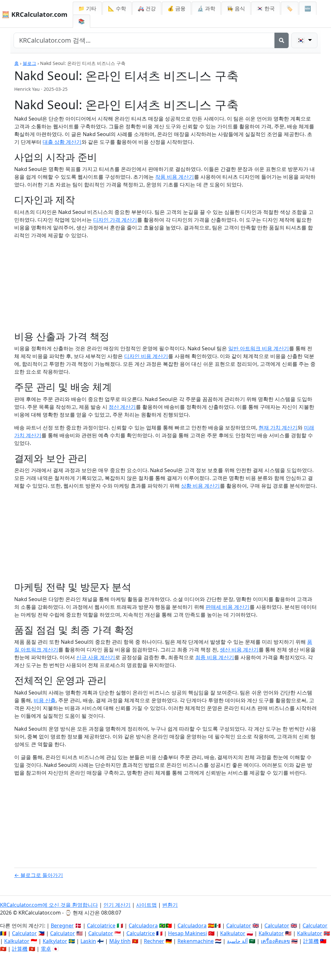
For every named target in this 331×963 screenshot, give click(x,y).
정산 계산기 (122, 406)
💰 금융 (176, 8)
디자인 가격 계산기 (115, 219)
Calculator (238, 925)
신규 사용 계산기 (95, 657)
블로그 (29, 63)
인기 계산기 (117, 904)
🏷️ (289, 8)
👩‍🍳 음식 (236, 8)
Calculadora (143, 925)
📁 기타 (87, 8)
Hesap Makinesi (187, 933)
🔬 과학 (206, 8)
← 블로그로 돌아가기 (38, 875)
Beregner (62, 925)
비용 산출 (45, 700)
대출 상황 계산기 (62, 141)
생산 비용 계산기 (239, 649)
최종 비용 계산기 (214, 657)
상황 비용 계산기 (200, 485)
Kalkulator (232, 933)
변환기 (170, 904)
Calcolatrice (101, 925)
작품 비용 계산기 (174, 176)
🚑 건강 (147, 8)
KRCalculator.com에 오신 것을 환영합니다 (49, 904)
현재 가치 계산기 (278, 427)
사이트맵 (146, 904)
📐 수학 (117, 8)
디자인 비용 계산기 (146, 356)
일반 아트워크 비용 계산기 (258, 348)
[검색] (281, 40)
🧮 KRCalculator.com (35, 14)
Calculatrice (140, 933)
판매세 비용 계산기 (228, 606)
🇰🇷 (266, 8)
